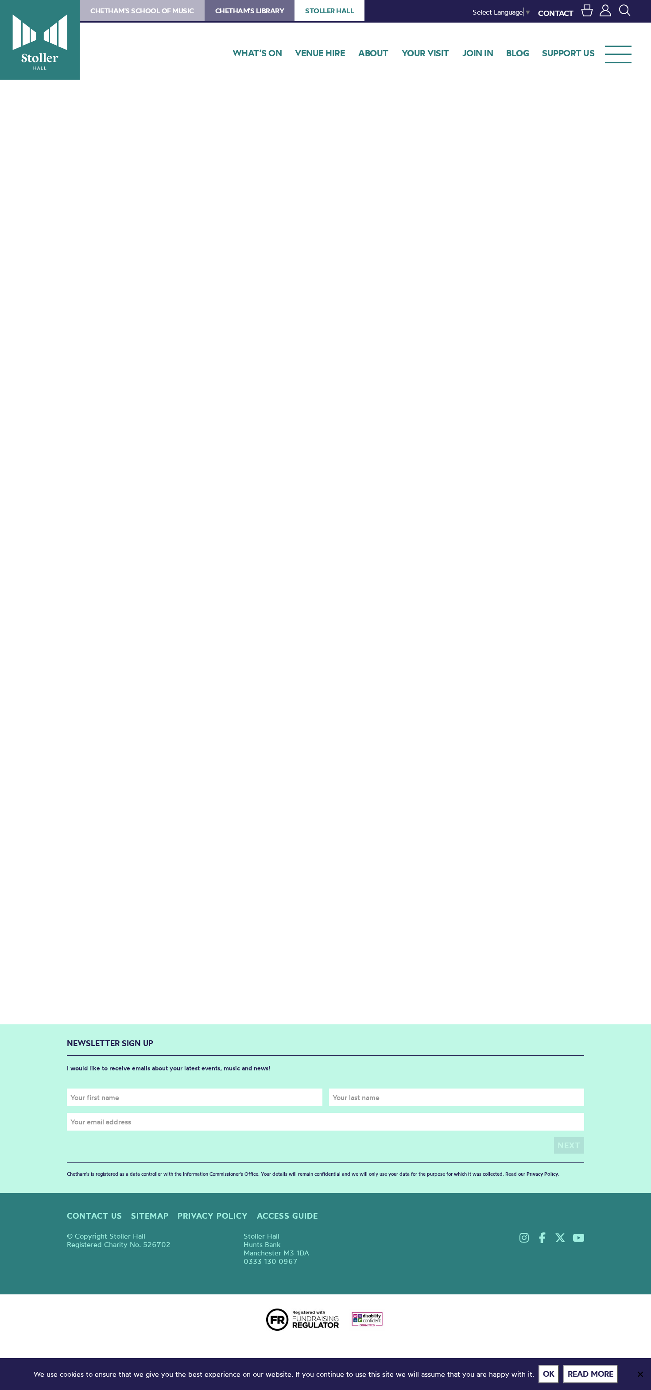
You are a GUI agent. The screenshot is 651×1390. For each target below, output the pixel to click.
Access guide (287, 1216)
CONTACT (556, 13)
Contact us (94, 1216)
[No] (640, 1374)
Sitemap (150, 1216)
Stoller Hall (40, 40)
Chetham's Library (249, 10)
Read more (590, 1374)
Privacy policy (213, 1216)
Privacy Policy (542, 1174)
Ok (548, 1374)
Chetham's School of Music (142, 10)
